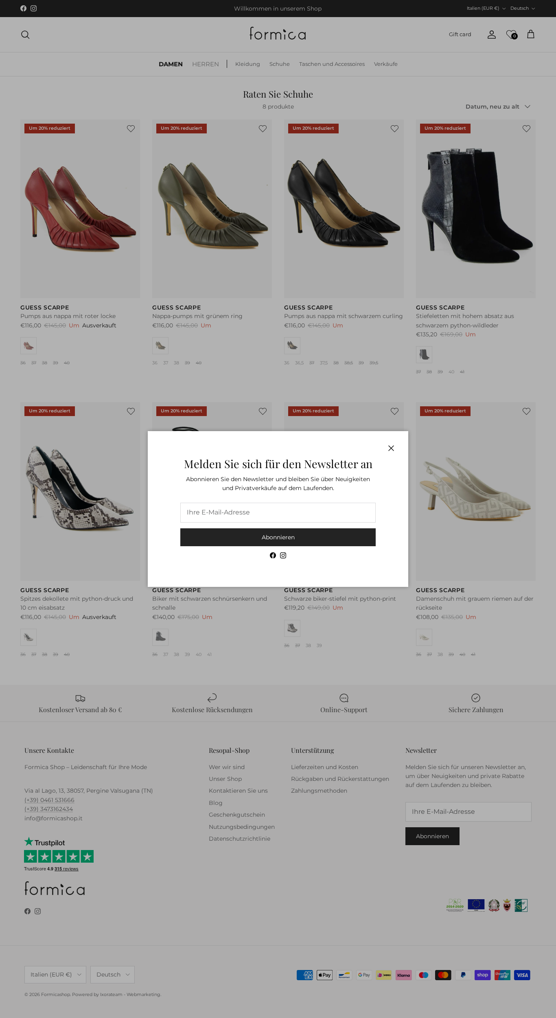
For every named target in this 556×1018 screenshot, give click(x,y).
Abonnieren (278, 537)
